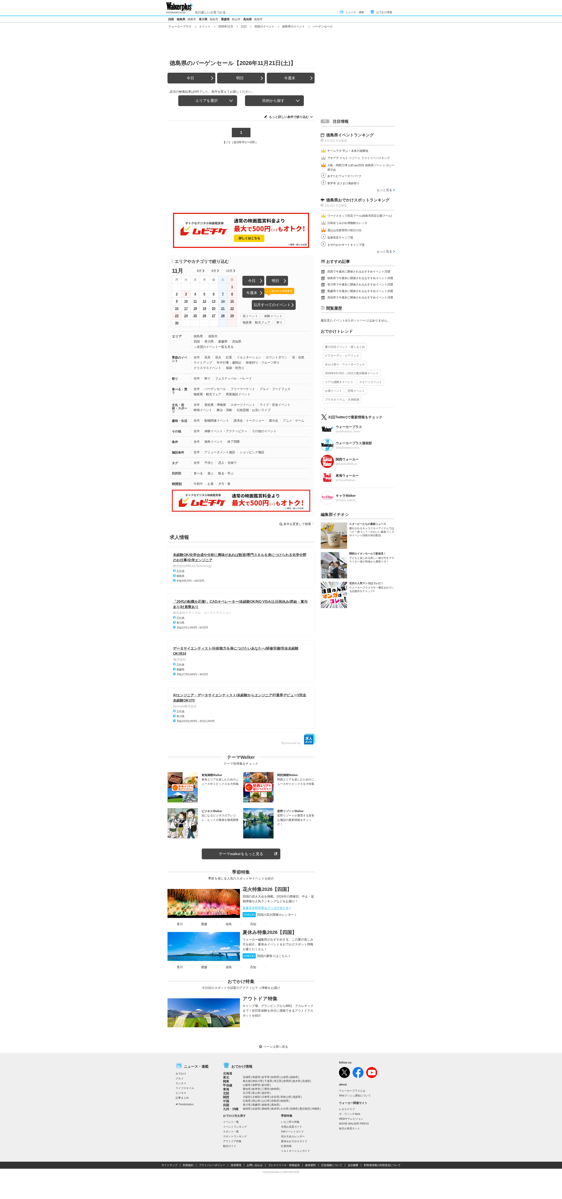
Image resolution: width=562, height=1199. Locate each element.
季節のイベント (179, 359)
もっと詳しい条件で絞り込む (289, 117)
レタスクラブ (347, 1109)
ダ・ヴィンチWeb (349, 1114)
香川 (180, 924)
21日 (244, 26)
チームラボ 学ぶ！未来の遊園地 (347, 150)
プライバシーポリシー (212, 1165)
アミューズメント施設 (219, 452)
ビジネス (181, 1092)
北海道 (227, 1073)
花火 (218, 357)
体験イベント (273, 316)
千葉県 (268, 1081)
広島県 (247, 1100)
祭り (279, 322)
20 (213, 308)
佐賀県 (256, 1108)
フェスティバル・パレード (233, 378)
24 (186, 316)
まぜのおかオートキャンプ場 (345, 244)
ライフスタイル (185, 1088)
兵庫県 (266, 1096)
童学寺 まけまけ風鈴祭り (343, 183)
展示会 (273, 420)
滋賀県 (297, 1096)
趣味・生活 (179, 421)
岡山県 (256, 1100)
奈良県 (275, 1096)
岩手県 (266, 1077)
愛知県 (247, 1089)
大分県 (284, 1108)
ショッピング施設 (252, 452)
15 (232, 301)
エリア (177, 336)
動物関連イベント (216, 420)
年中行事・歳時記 (229, 362)
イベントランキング (235, 1126)
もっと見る (384, 189)
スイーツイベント (370, 382)
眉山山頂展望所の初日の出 (344, 230)
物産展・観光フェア (256, 322)
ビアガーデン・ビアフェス (342, 355)
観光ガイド (229, 1146)
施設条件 (178, 452)
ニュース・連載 (355, 12)
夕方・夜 (224, 484)
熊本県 (275, 1108)
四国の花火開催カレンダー (268, 914)
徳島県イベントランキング (350, 135)
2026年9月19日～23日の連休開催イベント (352, 373)
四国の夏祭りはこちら (265, 956)
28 (223, 316)
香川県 (203, 19)
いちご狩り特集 (290, 1121)
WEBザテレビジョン (351, 1118)
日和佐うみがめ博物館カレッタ (347, 223)
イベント (205, 26)
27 (213, 316)
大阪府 (247, 1096)
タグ (175, 463)
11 (195, 301)
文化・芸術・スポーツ (179, 408)
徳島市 (191, 19)
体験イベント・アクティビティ (225, 431)
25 (195, 316)
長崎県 (266, 1108)
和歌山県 (286, 1096)
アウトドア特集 (260, 998)
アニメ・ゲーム (293, 420)
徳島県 (181, 19)
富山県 (256, 1092)
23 (176, 316)
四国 (171, 19)
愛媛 (204, 924)
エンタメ (181, 1083)
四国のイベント (264, 26)
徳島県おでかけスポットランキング (357, 200)
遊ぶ (210, 473)
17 (186, 308)
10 (186, 301)
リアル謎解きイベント (339, 382)
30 (176, 323)
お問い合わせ (255, 1165)
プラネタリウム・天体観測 (342, 399)
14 (223, 301)
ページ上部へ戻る (275, 1046)
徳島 (229, 924)
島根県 (284, 1100)
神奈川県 (257, 1081)
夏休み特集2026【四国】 (270, 932)
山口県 (266, 1100)
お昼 (210, 484)
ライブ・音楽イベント (275, 404)
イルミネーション (249, 357)
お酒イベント (333, 390)
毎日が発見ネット (349, 1128)
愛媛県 (225, 19)
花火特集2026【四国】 (267, 889)
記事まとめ (182, 1097)
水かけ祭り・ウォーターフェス (345, 364)
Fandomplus (186, 1104)
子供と (209, 462)
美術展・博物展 (215, 404)
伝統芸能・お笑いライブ (253, 410)
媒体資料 (310, 1165)
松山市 (236, 19)
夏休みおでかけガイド (294, 1141)
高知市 (258, 19)
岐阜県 (256, 1089)
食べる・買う (179, 390)
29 (232, 316)
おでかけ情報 (384, 12)
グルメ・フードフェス (275, 389)
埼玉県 (278, 1081)
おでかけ (181, 1073)
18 (195, 308)
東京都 (247, 1081)
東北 (226, 1077)
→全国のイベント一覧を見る (214, 347)
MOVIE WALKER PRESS (354, 1123)
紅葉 (229, 357)
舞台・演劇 (224, 410)
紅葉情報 (286, 1146)
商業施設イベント (238, 394)
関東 (226, 1081)
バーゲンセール (215, 389)
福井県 (266, 1092)
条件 (175, 442)
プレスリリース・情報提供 (284, 1165)
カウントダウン (276, 357)
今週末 (289, 78)
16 (176, 308)
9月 (213, 271)
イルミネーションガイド (295, 1150)
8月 (199, 271)
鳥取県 (275, 1100)
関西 (226, 1097)
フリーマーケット (243, 389)
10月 (229, 271)
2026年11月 (225, 26)
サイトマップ (169, 1165)
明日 (240, 78)
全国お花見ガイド (291, 1126)
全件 (197, 357)
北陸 (226, 1093)
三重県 (266, 1089)
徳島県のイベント (293, 26)
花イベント (250, 316)
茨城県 (306, 1081)
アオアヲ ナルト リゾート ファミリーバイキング (358, 158)
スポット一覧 (231, 1131)
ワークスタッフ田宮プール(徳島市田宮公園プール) (359, 215)
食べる (198, 473)
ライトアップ (203, 362)
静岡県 (275, 1089)
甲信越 (227, 1085)
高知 (253, 924)
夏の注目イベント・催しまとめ (345, 347)
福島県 (294, 1077)
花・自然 (298, 357)
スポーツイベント (243, 404)
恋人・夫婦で (227, 462)
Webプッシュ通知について (355, 1095)
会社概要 (353, 1165)
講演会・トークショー (249, 420)
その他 (176, 431)
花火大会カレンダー (293, 1136)
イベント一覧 (231, 1121)
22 (232, 308)
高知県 (247, 19)
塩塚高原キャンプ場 (340, 237)
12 (204, 301)
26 (204, 316)
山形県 (284, 1077)
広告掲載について (331, 1165)
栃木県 (297, 1081)
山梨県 (247, 1085)
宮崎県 (294, 1108)
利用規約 (188, 1165)
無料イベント (213, 441)
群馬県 (287, 1081)
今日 (190, 78)
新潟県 (266, 1085)
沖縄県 (315, 1108)
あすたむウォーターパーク (344, 176)
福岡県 (247, 1108)
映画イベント (203, 410)
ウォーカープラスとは (352, 1090)
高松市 (214, 19)
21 (223, 308)
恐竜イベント (356, 390)
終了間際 (233, 441)
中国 (226, 1101)
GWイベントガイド (292, 1131)
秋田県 (275, 1077)
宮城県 (247, 1077)
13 (213, 301)
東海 (226, 1089)
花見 (207, 357)
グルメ (180, 1078)
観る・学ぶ (226, 473)
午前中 (198, 484)
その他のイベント (264, 431)
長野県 (256, 1085)
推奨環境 (236, 1165)
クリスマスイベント (207, 368)
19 (204, 308)
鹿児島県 (304, 1108)
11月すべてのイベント (272, 305)
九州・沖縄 (230, 1109)
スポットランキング (235, 1136)
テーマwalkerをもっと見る (241, 854)
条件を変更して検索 (297, 524)
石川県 (247, 1092)
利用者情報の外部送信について (382, 1165)
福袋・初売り (235, 368)
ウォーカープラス (180, 26)
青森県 (256, 1077)
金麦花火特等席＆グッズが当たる (266, 908)
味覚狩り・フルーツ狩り (263, 362)
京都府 (256, 1096)
